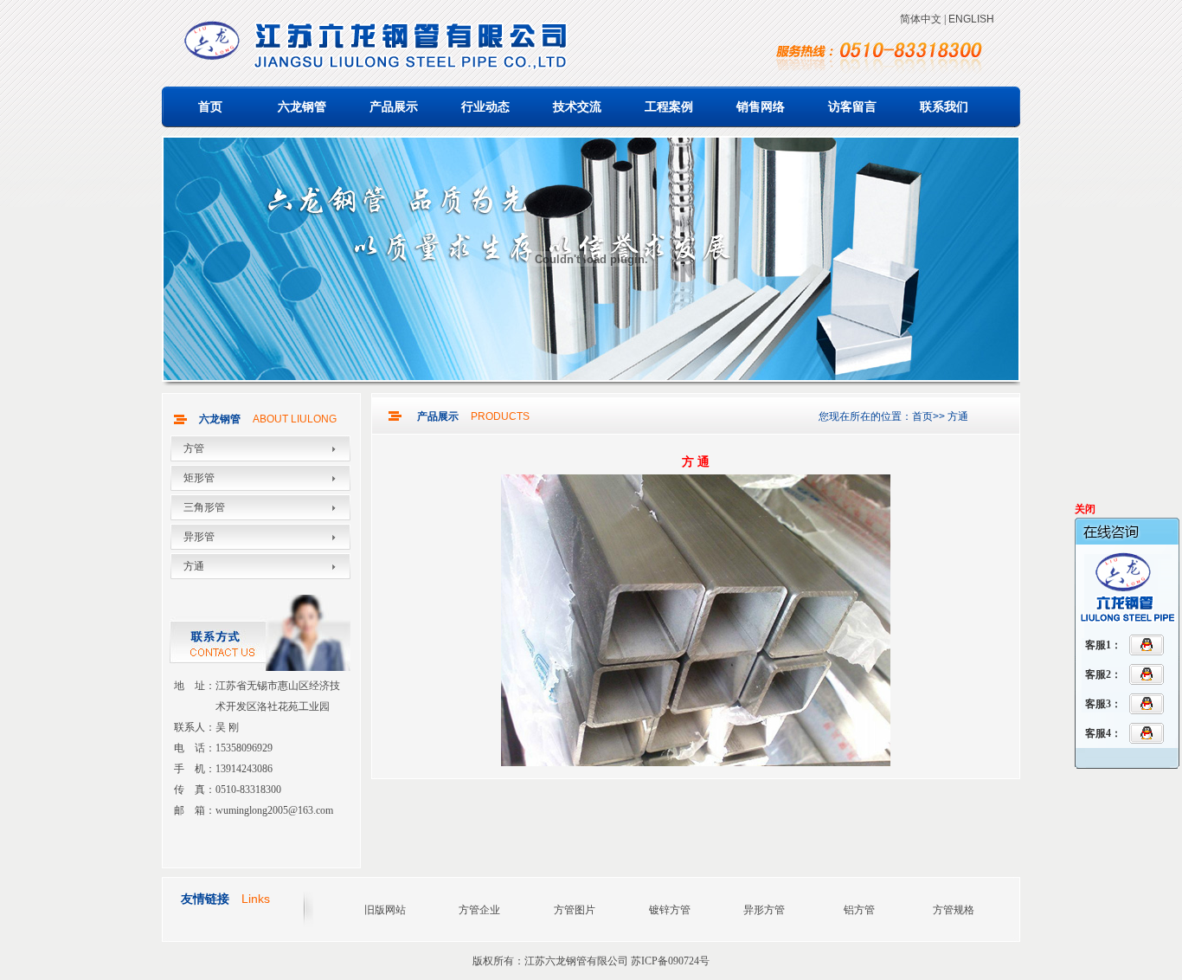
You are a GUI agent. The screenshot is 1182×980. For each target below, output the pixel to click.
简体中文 (920, 19)
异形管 (199, 537)
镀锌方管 (670, 910)
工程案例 (669, 106)
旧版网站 (385, 910)
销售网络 (760, 106)
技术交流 (577, 106)
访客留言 (852, 106)
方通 (193, 566)
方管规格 (953, 910)
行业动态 (485, 106)
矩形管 (199, 478)
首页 (210, 106)
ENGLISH (971, 19)
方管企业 (479, 910)
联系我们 (944, 106)
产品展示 (393, 106)
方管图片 (574, 910)
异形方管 (764, 910)
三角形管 (204, 507)
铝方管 (859, 910)
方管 (193, 448)
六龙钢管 (302, 106)
